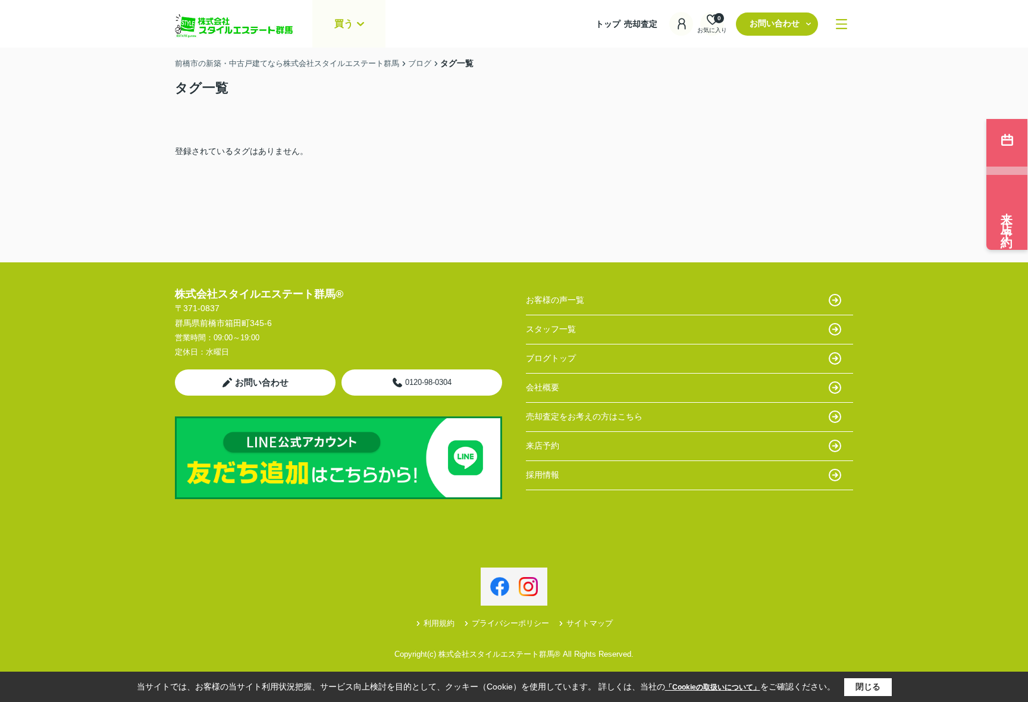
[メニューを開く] (841, 24)
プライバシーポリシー (510, 623)
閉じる (867, 686)
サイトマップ (589, 623)
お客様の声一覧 (555, 300)
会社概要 (542, 387)
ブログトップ (551, 358)
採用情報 (542, 475)
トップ (608, 24)
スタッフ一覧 (551, 329)
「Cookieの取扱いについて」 (712, 687)
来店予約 (542, 445)
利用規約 (439, 623)
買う (343, 23)
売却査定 (640, 24)
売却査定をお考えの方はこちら (584, 416)
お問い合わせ (775, 23)
